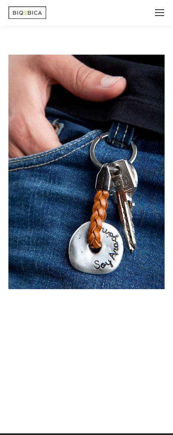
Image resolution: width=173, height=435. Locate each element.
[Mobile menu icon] (160, 13)
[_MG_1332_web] (86, 172)
